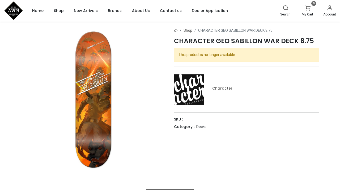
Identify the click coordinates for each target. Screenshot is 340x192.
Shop (188, 30)
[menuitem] (38, 10)
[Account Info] (330, 8)
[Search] (285, 8)
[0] (308, 8)
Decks (201, 127)
